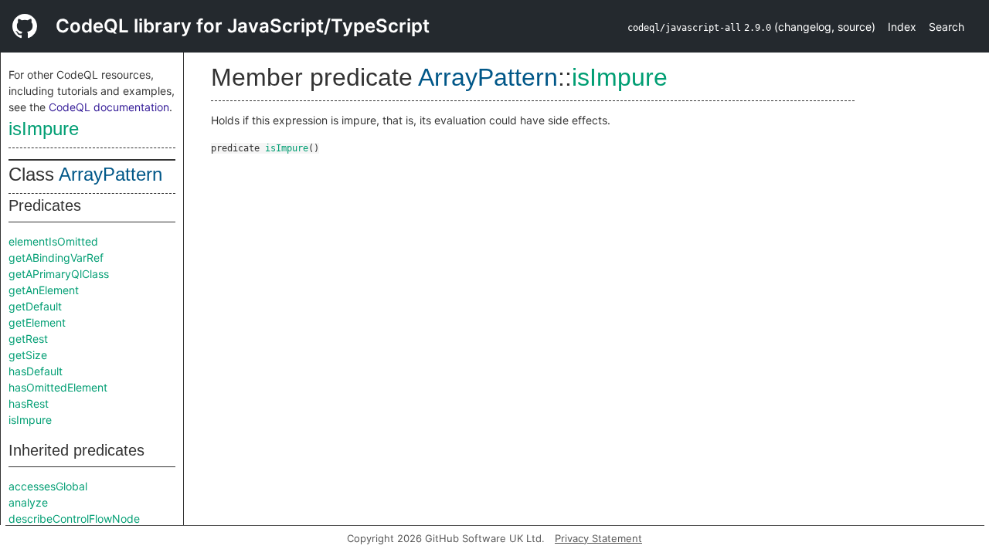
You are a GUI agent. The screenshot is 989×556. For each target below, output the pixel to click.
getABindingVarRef (56, 257)
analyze (28, 502)
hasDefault (35, 371)
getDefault (35, 306)
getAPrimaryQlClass (58, 273)
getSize (27, 354)
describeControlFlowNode (74, 518)
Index (902, 26)
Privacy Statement (598, 538)
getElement (37, 322)
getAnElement (43, 290)
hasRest (28, 403)
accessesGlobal (47, 486)
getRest (28, 338)
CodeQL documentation (109, 107)
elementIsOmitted (53, 241)
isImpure (43, 128)
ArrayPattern (110, 174)
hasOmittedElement (57, 387)
